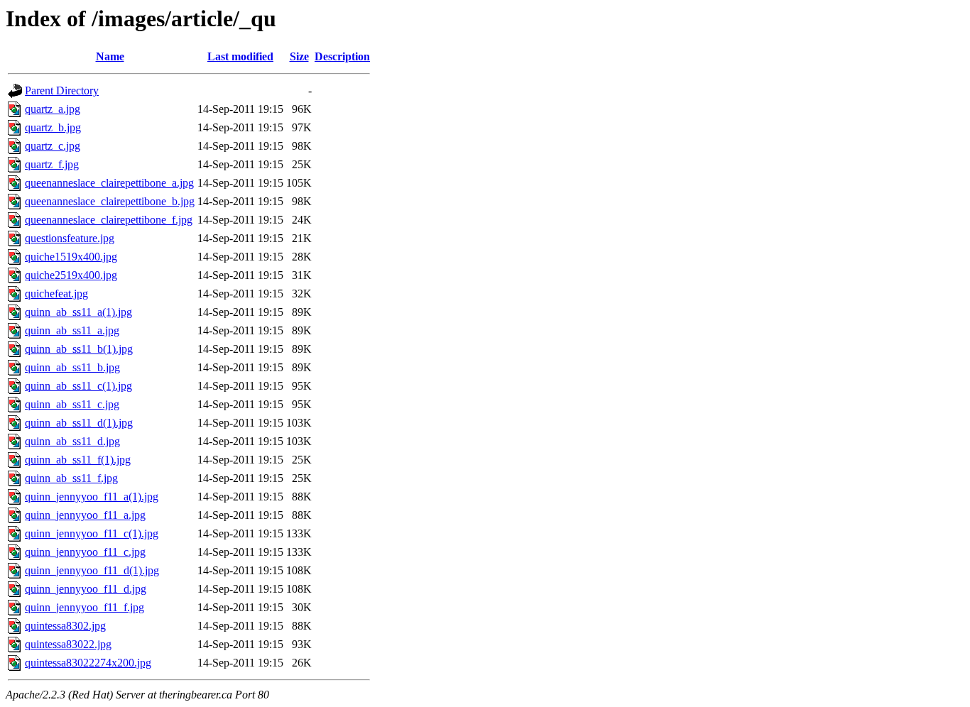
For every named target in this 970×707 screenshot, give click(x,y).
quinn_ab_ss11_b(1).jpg (79, 349)
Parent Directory (62, 90)
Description (342, 56)
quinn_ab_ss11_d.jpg (72, 441)
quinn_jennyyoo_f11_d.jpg (85, 589)
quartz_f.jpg (52, 164)
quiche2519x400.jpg (71, 275)
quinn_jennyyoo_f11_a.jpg (85, 515)
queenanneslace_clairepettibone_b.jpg (110, 201)
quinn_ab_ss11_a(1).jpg (78, 312)
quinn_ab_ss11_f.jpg (71, 478)
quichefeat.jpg (56, 293)
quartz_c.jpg (52, 146)
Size (299, 56)
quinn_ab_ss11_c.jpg (72, 404)
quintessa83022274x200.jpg (88, 663)
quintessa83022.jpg (68, 644)
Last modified (240, 56)
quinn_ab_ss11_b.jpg (72, 367)
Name (110, 56)
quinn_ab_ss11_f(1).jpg (78, 460)
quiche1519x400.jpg (71, 257)
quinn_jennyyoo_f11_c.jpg (85, 552)
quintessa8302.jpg (65, 626)
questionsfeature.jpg (69, 238)
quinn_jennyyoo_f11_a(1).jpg (91, 496)
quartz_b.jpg (53, 127)
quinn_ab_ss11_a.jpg (72, 330)
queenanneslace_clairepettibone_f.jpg (108, 220)
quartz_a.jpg (52, 109)
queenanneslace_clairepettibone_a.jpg (109, 183)
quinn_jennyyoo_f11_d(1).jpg (92, 570)
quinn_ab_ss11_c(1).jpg (78, 386)
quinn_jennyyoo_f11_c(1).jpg (91, 533)
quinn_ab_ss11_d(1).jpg (79, 423)
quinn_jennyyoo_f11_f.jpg (84, 607)
